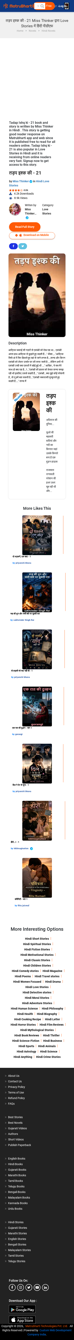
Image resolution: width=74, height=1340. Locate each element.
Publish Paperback (19, 1145)
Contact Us (15, 1081)
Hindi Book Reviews (26, 1035)
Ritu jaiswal (23, 905)
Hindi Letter (52, 1019)
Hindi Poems (23, 976)
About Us (13, 1075)
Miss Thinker (21, 181)
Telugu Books (16, 1186)
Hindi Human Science (24, 1008)
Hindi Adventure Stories (37, 1003)
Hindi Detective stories (37, 992)
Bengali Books (16, 1192)
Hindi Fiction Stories (37, 949)
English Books (16, 1158)
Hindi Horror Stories (23, 1024)
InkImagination (21, 848)
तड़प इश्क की (51, 403)
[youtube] (37, 1287)
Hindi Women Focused (27, 981)
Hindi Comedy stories (25, 971)
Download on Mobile (36, 235)
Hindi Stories (15, 1222)
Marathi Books (17, 1175)
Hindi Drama (53, 981)
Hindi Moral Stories (37, 997)
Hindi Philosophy (52, 1008)
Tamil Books (15, 1180)
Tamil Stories (16, 1255)
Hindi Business (52, 1040)
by (14, 563)
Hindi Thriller (51, 1035)
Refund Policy (16, 1098)
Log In (63, 6)
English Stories (17, 1239)
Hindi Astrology (26, 1051)
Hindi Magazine (52, 971)
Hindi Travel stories (47, 976)
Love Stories (46, 211)
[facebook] (12, 1287)
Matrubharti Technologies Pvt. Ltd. (47, 1326)
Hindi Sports (26, 1046)
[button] (42, 6)
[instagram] (20, 1287)
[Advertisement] (37, 77)
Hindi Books (15, 1164)
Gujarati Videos (17, 1128)
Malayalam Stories (19, 1250)
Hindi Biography (47, 1013)
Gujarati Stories (17, 1227)
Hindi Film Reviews (52, 1024)
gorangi (18, 734)
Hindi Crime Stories (48, 1056)
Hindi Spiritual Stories (37, 944)
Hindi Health (25, 1013)
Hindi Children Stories (37, 965)
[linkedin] (45, 1287)
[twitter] (28, 1287)
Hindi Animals (47, 1046)
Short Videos (16, 1139)
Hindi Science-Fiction (25, 1040)
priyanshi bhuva (23, 563)
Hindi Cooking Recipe (27, 1019)
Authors (13, 1133)
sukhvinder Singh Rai (23, 620)
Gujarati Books (17, 1169)
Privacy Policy (16, 1087)
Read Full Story (24, 226)
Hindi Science (48, 1051)
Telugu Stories (16, 1261)
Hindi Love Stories (37, 987)
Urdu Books (15, 1208)
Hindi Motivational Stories (37, 954)
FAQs (11, 1103)
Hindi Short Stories (37, 938)
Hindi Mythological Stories (37, 1030)
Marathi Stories (17, 1233)
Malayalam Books (19, 1197)
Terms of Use (16, 1092)
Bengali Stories (17, 1244)
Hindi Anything (23, 1056)
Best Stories (15, 1117)
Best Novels (15, 1122)
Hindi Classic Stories (37, 960)
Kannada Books (18, 1203)
